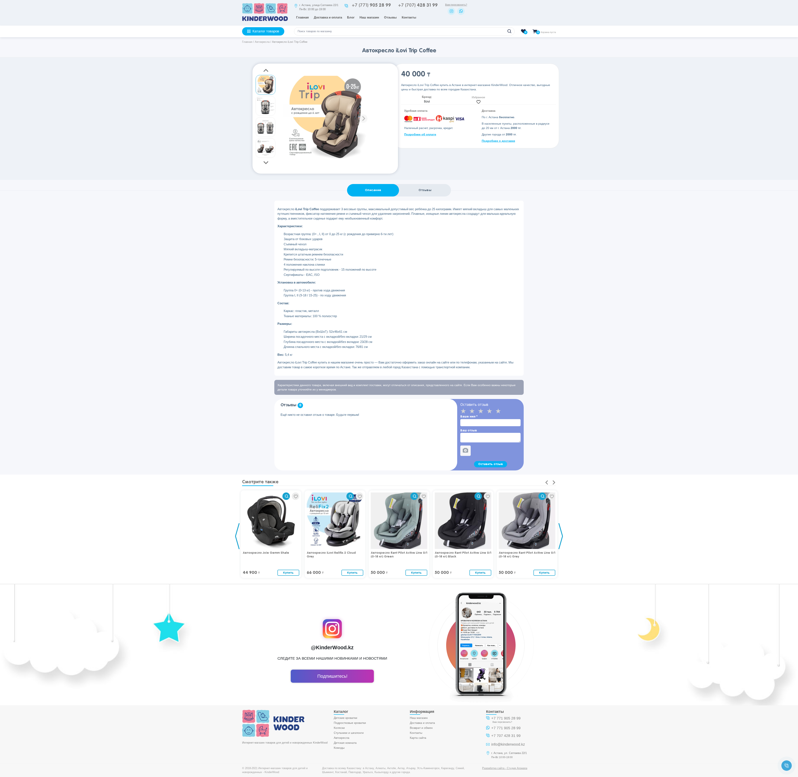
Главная (302, 17)
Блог (351, 17)
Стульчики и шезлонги (349, 732)
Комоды (339, 747)
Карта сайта (418, 737)
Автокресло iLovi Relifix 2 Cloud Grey (331, 554)
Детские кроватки (345, 717)
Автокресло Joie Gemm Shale (266, 552)
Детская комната (345, 742)
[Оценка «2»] (473, 411)
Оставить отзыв (490, 464)
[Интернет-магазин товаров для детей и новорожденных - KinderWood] (265, 20)
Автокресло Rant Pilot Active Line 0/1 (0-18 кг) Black (463, 554)
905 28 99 (371, 5)
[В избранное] (295, 496)
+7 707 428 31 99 (506, 736)
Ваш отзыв (468, 430)
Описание (373, 190)
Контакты (409, 17)
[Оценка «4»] (490, 411)
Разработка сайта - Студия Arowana (504, 768)
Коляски (339, 727)
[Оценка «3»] (482, 411)
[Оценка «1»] (464, 411)
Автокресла (341, 737)
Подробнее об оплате (420, 134)
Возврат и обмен (421, 727)
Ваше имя (469, 416)
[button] (363, 118)
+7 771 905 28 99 (506, 718)
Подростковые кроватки (350, 722)
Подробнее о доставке (498, 140)
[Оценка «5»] (499, 411)
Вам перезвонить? (456, 4)
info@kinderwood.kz (508, 744)
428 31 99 (418, 5)
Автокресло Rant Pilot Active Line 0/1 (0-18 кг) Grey (527, 554)
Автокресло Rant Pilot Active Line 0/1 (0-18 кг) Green (399, 554)
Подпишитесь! (332, 676)
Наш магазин (369, 17)
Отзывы (390, 17)
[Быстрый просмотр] (286, 496)
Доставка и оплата (328, 17)
